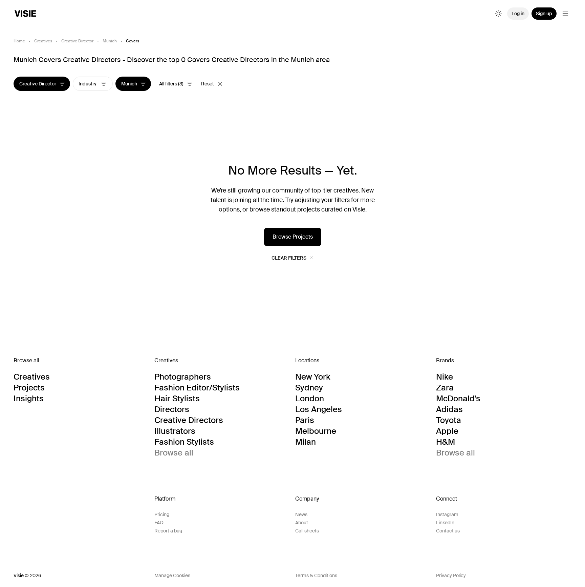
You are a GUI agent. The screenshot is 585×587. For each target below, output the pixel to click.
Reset (207, 84)
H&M (445, 442)
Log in (518, 14)
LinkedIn (445, 523)
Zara (445, 388)
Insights (29, 398)
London (309, 398)
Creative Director (77, 41)
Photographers (182, 377)
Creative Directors (188, 420)
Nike (444, 377)
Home (19, 41)
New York (312, 377)
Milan (305, 442)
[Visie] (25, 13)
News (301, 514)
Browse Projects (293, 236)
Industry (88, 84)
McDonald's (458, 398)
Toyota (448, 420)
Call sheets (307, 531)
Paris (304, 420)
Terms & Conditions (316, 575)
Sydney (309, 388)
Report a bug (168, 531)
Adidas (449, 409)
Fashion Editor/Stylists (197, 388)
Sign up (544, 14)
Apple (447, 431)
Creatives (43, 41)
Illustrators (174, 431)
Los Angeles (318, 409)
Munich (110, 41)
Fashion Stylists (184, 442)
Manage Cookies (172, 575)
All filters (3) (171, 84)
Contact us (448, 531)
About (301, 523)
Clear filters (289, 258)
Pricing (161, 514)
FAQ (159, 523)
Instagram (447, 514)
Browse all (173, 453)
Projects (29, 388)
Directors (171, 409)
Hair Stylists (177, 398)
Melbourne (315, 431)
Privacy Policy (451, 575)
